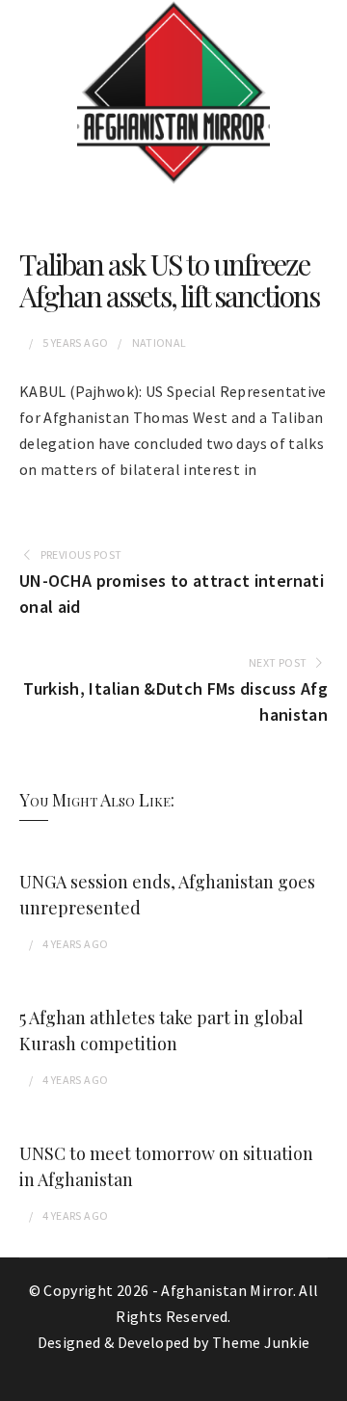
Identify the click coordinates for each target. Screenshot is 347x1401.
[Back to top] (327, 1381)
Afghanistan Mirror (226, 1290)
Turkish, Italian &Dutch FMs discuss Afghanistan (175, 701)
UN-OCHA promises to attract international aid (171, 593)
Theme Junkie (260, 1342)
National (159, 342)
